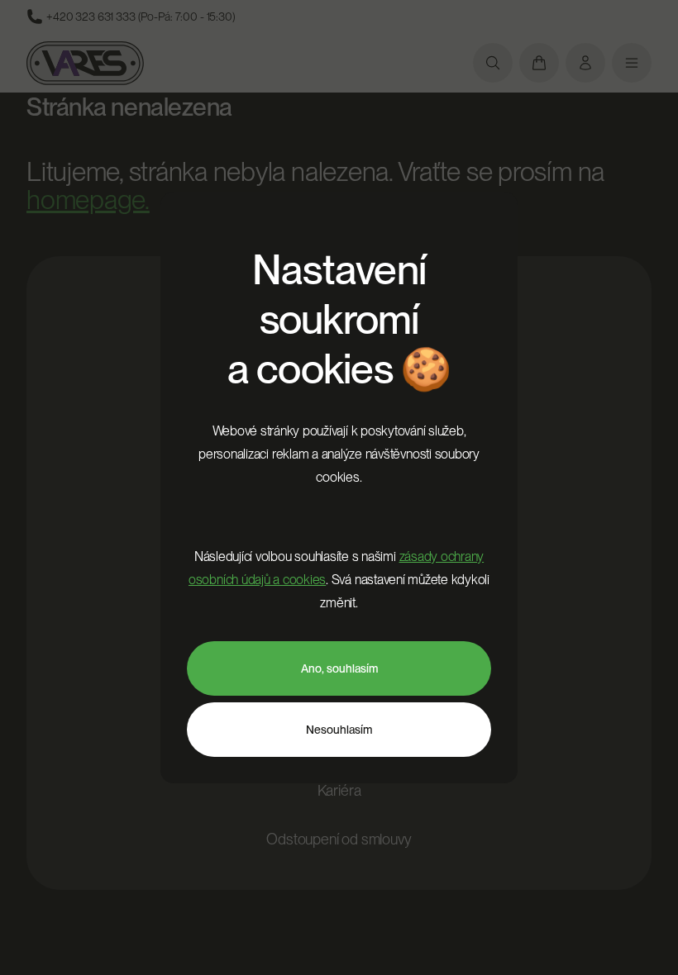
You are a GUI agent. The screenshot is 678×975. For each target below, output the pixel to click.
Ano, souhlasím (339, 668)
